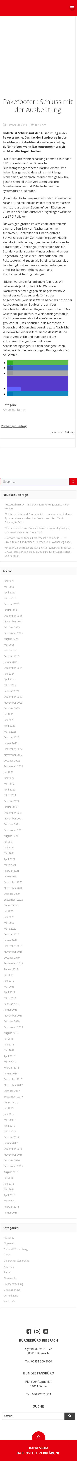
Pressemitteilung (13, 1284)
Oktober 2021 (12, 824)
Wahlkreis (9, 1301)
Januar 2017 (11, 1143)
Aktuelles (9, 410)
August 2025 (11, 638)
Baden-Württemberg (16, 1249)
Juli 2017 (8, 1108)
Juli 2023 (8, 714)
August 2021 (11, 836)
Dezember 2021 (13, 812)
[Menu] (72, 8)
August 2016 (11, 1172)
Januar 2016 (11, 1212)
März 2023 (10, 731)
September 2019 (13, 963)
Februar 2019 (11, 1004)
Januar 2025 (11, 662)
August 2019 (11, 969)
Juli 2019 (8, 975)
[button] (10, 363)
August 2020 (11, 905)
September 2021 (13, 830)
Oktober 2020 (12, 893)
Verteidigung (11, 1295)
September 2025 (13, 633)
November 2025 (13, 621)
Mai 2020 (9, 922)
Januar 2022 (11, 807)
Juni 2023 (9, 720)
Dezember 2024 (13, 667)
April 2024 (9, 679)
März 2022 (10, 795)
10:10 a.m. (41, 125)
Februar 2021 (11, 870)
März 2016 (10, 1201)
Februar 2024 (11, 691)
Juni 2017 (9, 1114)
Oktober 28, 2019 (17, 125)
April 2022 (9, 789)
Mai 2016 (9, 1189)
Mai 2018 (9, 1050)
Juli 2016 (8, 1177)
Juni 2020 (9, 917)
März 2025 (10, 650)
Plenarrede (10, 1278)
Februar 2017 (11, 1137)
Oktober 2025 (12, 627)
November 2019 (13, 951)
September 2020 (13, 899)
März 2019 (10, 998)
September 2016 (13, 1166)
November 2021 (13, 818)
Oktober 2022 (12, 760)
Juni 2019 (9, 980)
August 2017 (11, 1102)
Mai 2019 (9, 986)
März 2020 (10, 928)
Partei (7, 1272)
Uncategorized (12, 1289)
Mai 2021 (9, 853)
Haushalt (9, 1266)
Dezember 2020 (13, 882)
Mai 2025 (9, 644)
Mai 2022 (9, 783)
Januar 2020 (11, 940)
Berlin (21, 410)
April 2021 (9, 859)
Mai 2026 (9, 586)
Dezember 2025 (13, 615)
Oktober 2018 (12, 1021)
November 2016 (13, 1154)
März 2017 (10, 1131)
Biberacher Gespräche (16, 1260)
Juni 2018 (9, 1044)
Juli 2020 (8, 911)
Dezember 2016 (13, 1148)
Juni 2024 (9, 673)
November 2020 (13, 888)
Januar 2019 (11, 1009)
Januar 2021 (11, 876)
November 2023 (13, 702)
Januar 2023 (11, 743)
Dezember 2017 (13, 1079)
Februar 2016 (11, 1206)
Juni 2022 (9, 778)
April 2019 (9, 992)
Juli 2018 (8, 1038)
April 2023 (9, 725)
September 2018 (13, 1027)
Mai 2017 (9, 1119)
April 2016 (9, 1195)
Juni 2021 (9, 847)
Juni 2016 (9, 1183)
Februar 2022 (11, 801)
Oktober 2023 (12, 708)
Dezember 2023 (13, 696)
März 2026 (10, 598)
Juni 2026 (9, 581)
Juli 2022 (8, 772)
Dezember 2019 (13, 946)
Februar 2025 (11, 656)
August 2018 (11, 1033)
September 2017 (13, 1096)
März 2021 (10, 864)
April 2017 (9, 1125)
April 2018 (9, 1056)
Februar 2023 (11, 737)
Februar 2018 (11, 1067)
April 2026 (9, 592)
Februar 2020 (11, 934)
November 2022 (13, 755)
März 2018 (10, 1062)
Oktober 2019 (12, 957)
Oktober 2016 (12, 1160)
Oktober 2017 (12, 1090)
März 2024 (10, 685)
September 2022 (13, 766)
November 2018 (13, 1015)
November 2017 (13, 1085)
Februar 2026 (11, 604)
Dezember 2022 (13, 749)
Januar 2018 (11, 1073)
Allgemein (9, 1243)
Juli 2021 (8, 841)
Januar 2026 (11, 610)
